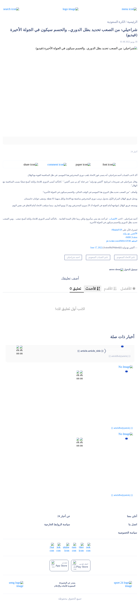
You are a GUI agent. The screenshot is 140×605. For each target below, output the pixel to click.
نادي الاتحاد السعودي (125, 257)
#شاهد (134, 241)
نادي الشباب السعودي (98, 257)
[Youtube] (66, 547)
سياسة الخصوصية (127, 532)
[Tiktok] (59, 547)
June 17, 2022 (96, 247)
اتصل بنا (133, 524)
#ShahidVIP (117, 230)
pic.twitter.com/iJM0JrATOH (118, 241)
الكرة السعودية (116, 21)
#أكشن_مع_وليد (130, 233)
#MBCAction (131, 237)
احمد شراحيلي (73, 257)
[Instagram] (74, 547)
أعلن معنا (132, 516)
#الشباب (113, 218)
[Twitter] (81, 547)
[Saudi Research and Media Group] (15, 584)
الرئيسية (132, 21)
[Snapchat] (52, 547)
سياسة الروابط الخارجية (57, 524)
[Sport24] (119, 584)
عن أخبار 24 (63, 516)
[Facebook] (88, 547)
